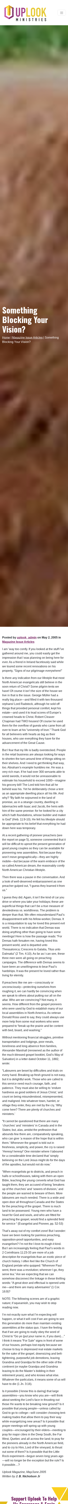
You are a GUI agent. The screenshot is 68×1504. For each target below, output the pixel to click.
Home (6, 337)
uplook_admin (27, 637)
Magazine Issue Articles (27, 337)
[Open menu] (61, 13)
